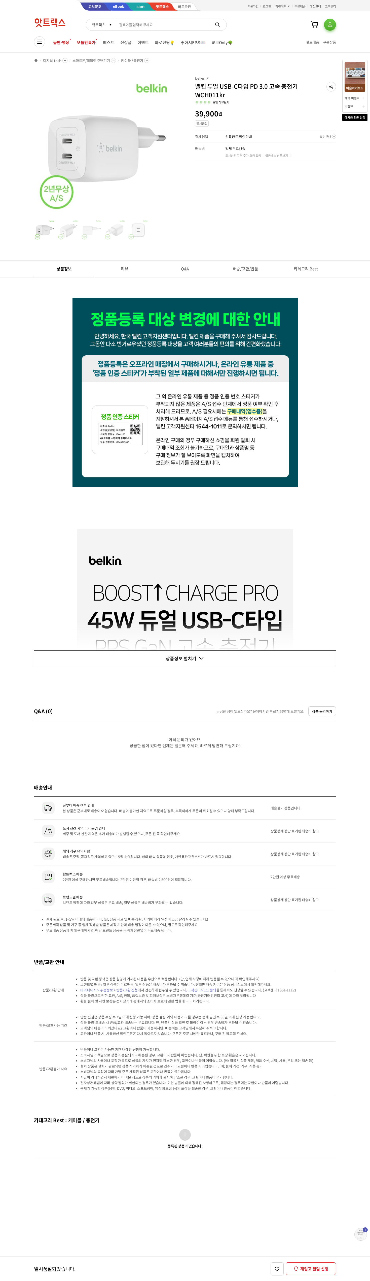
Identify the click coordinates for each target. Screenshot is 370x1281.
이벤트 (143, 42)
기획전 (349, 106)
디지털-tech (52, 60)
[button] (331, 86)
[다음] (173, 147)
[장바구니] (314, 24)
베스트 (108, 42)
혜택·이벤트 (352, 98)
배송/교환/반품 (245, 269)
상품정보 (64, 269)
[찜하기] (277, 1268)
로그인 (267, 6)
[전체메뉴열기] (39, 41)
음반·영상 (61, 42)
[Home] (36, 60)
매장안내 (315, 6)
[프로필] (330, 25)
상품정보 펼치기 (181, 658)
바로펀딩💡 (165, 42)
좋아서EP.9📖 (193, 42)
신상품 (126, 42)
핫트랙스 (98, 24)
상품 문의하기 (322, 711)
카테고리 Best (306, 269)
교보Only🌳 (222, 42)
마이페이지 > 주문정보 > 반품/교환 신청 (109, 989)
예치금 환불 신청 (355, 117)
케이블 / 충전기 (132, 60)
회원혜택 (280, 6)
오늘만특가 (86, 42)
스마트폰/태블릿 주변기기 (91, 60)
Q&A (185, 269)
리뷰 (124, 269)
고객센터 (330, 6)
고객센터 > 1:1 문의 (202, 989)
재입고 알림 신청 (314, 1269)
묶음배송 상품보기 (276, 155)
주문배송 (300, 6)
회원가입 (253, 6)
